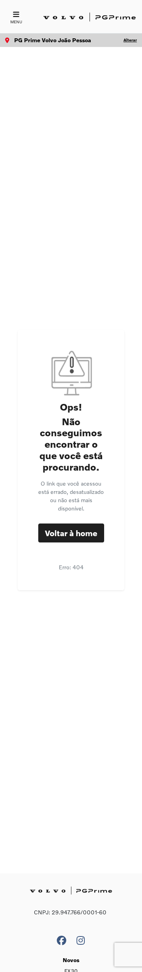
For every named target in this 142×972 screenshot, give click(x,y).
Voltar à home (71, 533)
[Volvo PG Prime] (89, 17)
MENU (16, 21)
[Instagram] (80, 938)
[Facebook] (61, 938)
